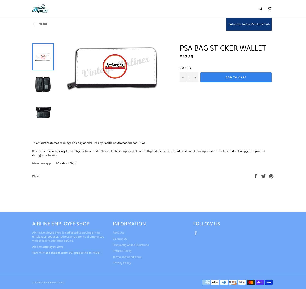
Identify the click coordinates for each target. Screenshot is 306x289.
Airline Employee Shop (53, 282)
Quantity (185, 67)
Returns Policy (122, 251)
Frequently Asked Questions (131, 245)
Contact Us (120, 238)
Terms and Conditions (127, 257)
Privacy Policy (122, 263)
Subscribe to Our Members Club (249, 24)
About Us (118, 232)
